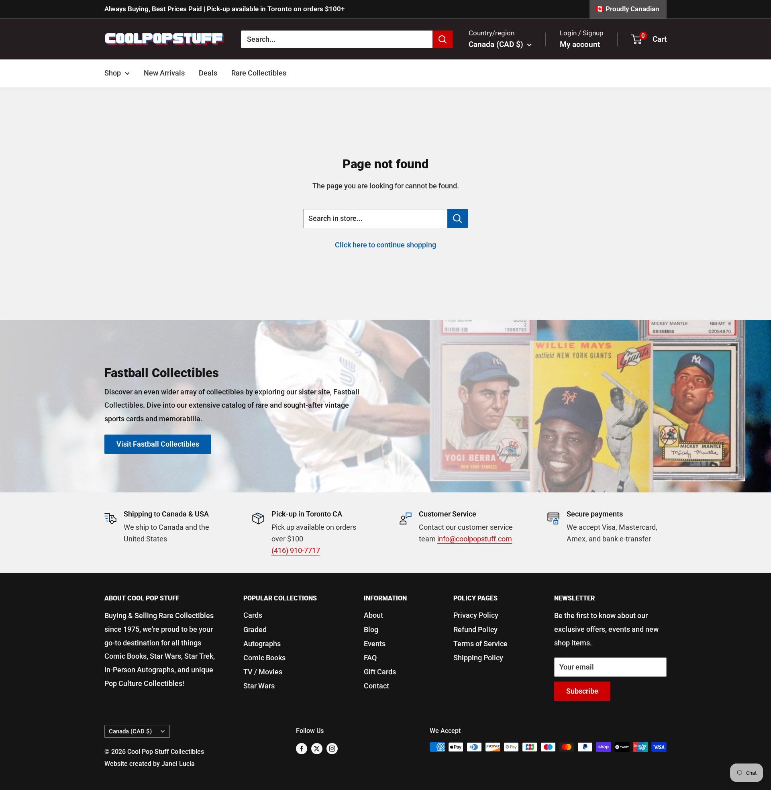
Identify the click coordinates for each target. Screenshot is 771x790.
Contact (376, 686)
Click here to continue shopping (385, 245)
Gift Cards (380, 672)
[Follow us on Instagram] (332, 748)
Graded (255, 629)
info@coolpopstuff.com (474, 539)
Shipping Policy (478, 657)
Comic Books (264, 657)
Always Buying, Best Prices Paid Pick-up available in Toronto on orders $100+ (224, 9)
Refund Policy (475, 629)
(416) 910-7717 (295, 550)
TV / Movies (262, 672)
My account (580, 44)
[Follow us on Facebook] (301, 748)
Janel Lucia (178, 764)
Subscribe (582, 691)
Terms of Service (480, 643)
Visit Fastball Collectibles (157, 444)
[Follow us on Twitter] (316, 748)
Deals (208, 73)
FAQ (370, 657)
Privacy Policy (475, 615)
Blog (371, 629)
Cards (252, 615)
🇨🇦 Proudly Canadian (627, 9)
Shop (112, 73)
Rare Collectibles (258, 73)
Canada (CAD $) (130, 731)
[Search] (442, 39)
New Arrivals (164, 73)
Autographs (262, 643)
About (373, 615)
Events (375, 643)
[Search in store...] (457, 218)
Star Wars (259, 686)
